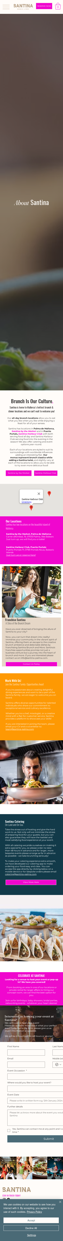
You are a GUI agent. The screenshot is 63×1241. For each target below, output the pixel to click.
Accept (31, 1220)
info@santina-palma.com (34, 658)
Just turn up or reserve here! (21, 555)
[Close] (58, 1204)
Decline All (31, 1228)
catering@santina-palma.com (21, 874)
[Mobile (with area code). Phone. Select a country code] (58, 1064)
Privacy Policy (34, 1211)
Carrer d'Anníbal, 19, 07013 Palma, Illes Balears (30, 536)
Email (10, 1058)
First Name (13, 1046)
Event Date (13, 1094)
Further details (15, 1106)
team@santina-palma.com (20, 729)
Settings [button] (31, 1235)
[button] (58, 6)
